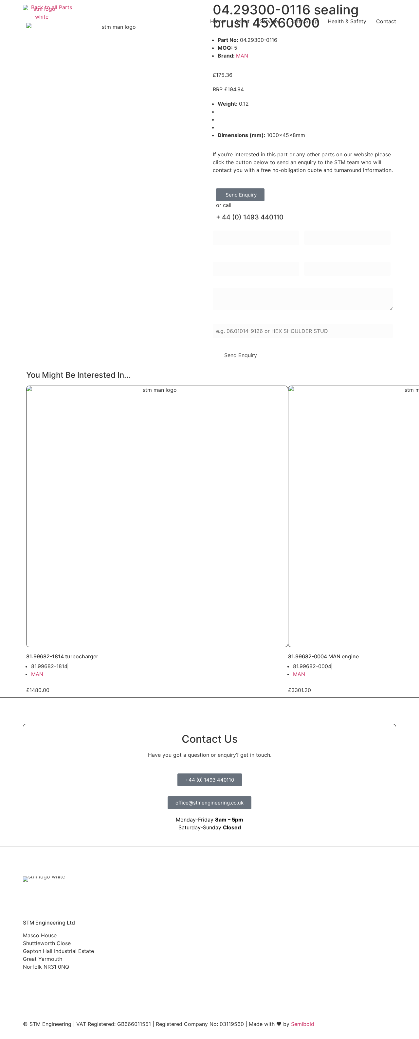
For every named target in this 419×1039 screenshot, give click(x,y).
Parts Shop (304, 21)
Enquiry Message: (234, 283)
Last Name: (318, 226)
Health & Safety (347, 21)
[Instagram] (62, 983)
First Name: (227, 226)
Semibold (302, 1024)
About (242, 21)
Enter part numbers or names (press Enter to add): (275, 319)
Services (270, 21)
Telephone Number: (328, 257)
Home (217, 21)
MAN (242, 55)
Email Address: (231, 257)
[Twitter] (45, 983)
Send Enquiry (240, 355)
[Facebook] (29, 983)
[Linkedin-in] (78, 983)
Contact (386, 21)
